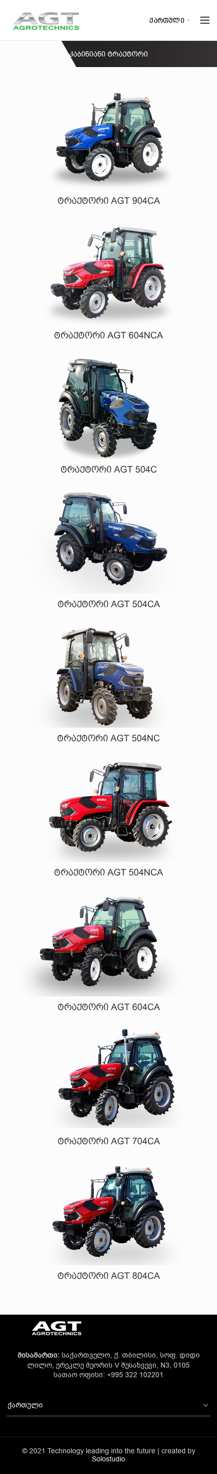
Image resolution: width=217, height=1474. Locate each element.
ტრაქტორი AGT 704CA (109, 1141)
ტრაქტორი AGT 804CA (109, 1276)
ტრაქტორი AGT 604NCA (108, 335)
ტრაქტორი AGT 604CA (109, 1007)
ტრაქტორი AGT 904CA (109, 201)
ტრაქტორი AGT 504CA (109, 604)
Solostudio (108, 1459)
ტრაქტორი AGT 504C (109, 469)
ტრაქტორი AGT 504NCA (108, 872)
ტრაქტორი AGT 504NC (108, 738)
